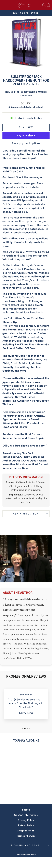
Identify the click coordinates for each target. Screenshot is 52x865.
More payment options (26, 143)
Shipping (13, 106)
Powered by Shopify (26, 854)
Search (26, 809)
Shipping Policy (26, 830)
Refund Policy (26, 825)
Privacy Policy (26, 820)
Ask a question (26, 513)
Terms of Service (26, 835)
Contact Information (26, 814)
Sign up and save (25, 845)
